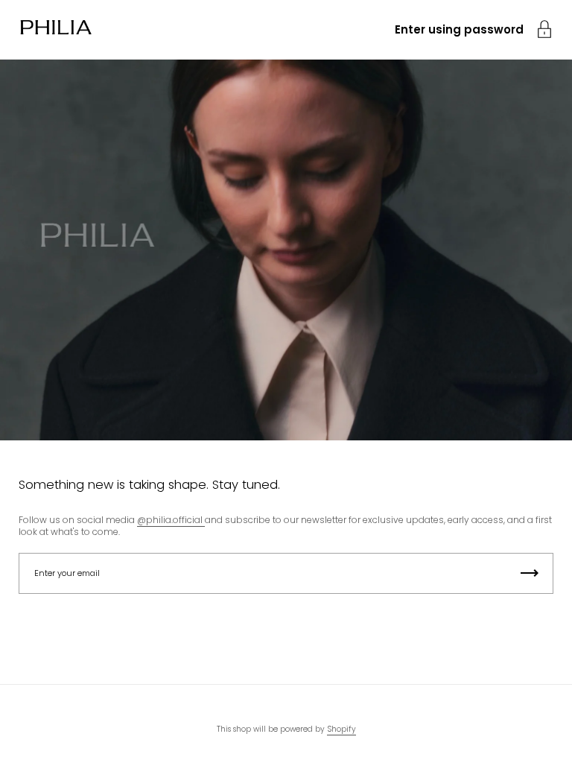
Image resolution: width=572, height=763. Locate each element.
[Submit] (529, 573)
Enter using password (459, 29)
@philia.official (171, 519)
